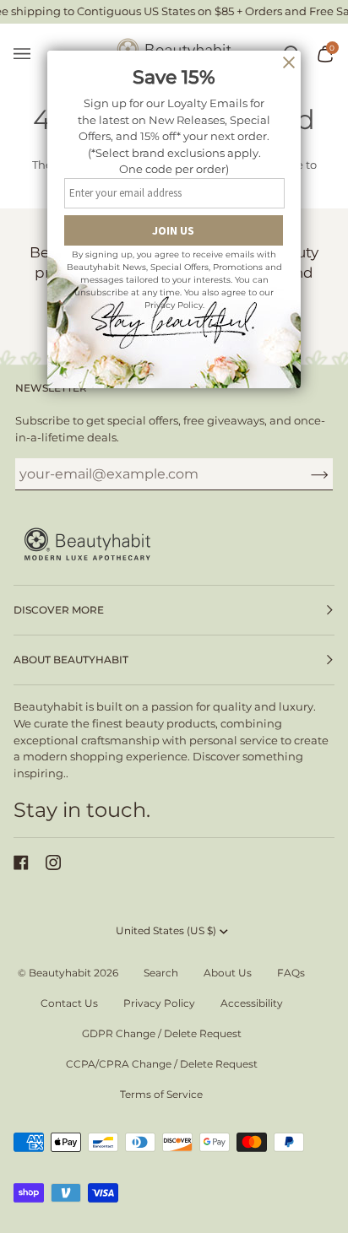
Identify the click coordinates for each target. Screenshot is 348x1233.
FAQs (291, 972)
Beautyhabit (60, 972)
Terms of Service (161, 1094)
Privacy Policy (159, 1003)
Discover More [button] (59, 609)
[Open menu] (30, 54)
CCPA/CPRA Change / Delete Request (162, 1063)
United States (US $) (166, 930)
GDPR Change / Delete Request (162, 1033)
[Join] (306, 474)
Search (161, 972)
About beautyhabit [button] (71, 659)
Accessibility (251, 1003)
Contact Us (69, 1003)
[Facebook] (21, 862)
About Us (228, 972)
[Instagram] (53, 862)
